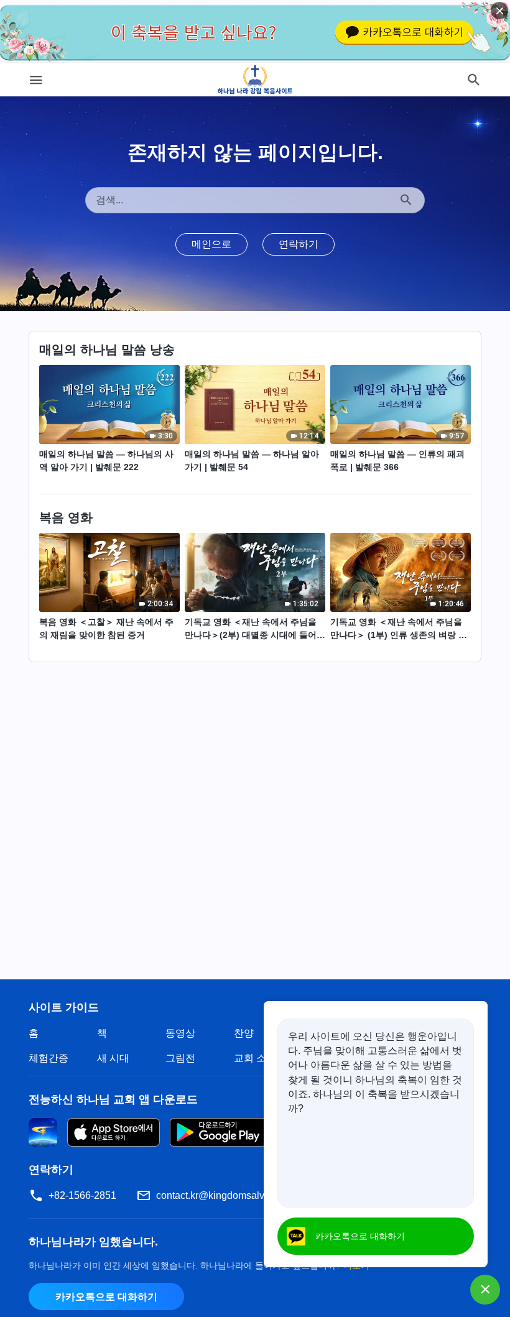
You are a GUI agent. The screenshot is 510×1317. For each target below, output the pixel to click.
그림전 (180, 1058)
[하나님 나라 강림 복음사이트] (255, 79)
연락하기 (298, 244)
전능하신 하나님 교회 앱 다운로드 (113, 1099)
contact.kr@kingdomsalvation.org (229, 1195)
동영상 (180, 1033)
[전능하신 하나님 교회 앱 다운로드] (43, 1131)
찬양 (244, 1033)
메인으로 (211, 244)
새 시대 (113, 1058)
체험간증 (48, 1058)
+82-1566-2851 (82, 1195)
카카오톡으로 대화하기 (106, 1297)
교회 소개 (255, 1058)
